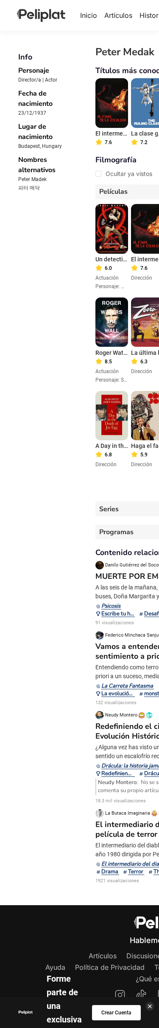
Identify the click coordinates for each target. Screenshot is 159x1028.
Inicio (88, 15)
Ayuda (55, 967)
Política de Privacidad (110, 967)
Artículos (118, 15)
